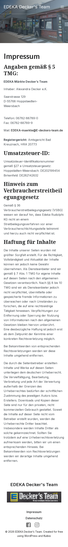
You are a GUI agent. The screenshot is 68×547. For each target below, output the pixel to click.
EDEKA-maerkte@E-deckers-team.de (37, 130)
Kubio (47, 535)
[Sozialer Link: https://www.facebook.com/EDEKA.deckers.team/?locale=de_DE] (30, 525)
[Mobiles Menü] (62, 7)
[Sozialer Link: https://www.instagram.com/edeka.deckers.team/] (38, 525)
